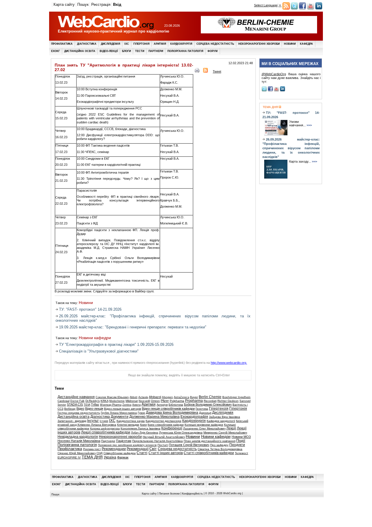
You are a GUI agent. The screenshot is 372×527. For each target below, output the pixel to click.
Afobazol (155, 397)
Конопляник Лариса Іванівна (140, 428)
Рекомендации (114, 449)
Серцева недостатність (215, 43)
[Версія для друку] (197, 71)
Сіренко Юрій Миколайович (77, 453)
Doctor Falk (77, 401)
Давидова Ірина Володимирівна (172, 412)
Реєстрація (100, 4)
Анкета (136, 404)
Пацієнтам (123, 441)
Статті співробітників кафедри (209, 453)
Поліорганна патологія (185, 51)
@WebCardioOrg (274, 74)
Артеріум (162, 404)
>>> (309, 125)
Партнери (156, 51)
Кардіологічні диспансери (163, 420)
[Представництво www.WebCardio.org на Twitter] (294, 8)
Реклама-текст (92, 449)
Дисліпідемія (110, 43)
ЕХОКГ (55, 51)
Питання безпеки (169, 493)
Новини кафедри (95, 337)
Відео (80, 408)
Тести (139, 51)
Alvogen (167, 397)
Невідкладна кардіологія (78, 437)
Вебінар (70, 408)
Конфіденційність (192, 493)
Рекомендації (138, 449)
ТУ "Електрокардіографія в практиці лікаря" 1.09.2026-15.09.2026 (116, 344)
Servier (62, 404)
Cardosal (63, 400)
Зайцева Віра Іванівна (224, 416)
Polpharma (177, 400)
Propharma (194, 400)
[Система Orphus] (84, 377)
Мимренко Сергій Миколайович (225, 432)
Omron (155, 400)
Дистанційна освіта (79, 51)
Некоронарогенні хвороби (259, 43)
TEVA (87, 404)
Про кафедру (219, 445)
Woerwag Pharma (110, 404)
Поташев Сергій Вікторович (189, 445)
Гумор (141, 412)
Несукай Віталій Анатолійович (164, 436)
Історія (104, 421)
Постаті (163, 445)
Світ (153, 449)
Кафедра (306, 43)
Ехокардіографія (194, 416)
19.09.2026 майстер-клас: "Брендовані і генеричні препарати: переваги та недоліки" (132, 327)
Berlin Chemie (210, 397)
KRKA (104, 400)
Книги (143, 424)
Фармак (122, 457)
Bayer (194, 397)
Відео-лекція (94, 408)
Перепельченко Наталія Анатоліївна (157, 441)
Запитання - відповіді (72, 420)
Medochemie (117, 401)
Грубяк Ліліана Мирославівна (119, 412)
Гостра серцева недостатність (79, 412)
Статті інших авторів (166, 453)
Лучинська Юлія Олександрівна (181, 432)
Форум (213, 51)
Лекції (231, 428)
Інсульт (93, 420)
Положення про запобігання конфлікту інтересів (127, 445)
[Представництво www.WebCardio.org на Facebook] (302, 8)
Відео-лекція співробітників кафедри (168, 408)
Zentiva (126, 404)
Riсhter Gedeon (228, 400)
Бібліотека (176, 404)
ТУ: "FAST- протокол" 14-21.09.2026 (90, 309)
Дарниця (205, 412)
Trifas (95, 404)
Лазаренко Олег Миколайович (204, 428)
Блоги (126, 51)
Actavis (143, 397)
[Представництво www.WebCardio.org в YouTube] (310, 8)
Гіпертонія (141, 43)
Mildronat (132, 400)
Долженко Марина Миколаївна (154, 417)
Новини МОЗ (241, 436)
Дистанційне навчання (76, 397)
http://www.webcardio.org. (229, 362)
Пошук (83, 4)
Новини (290, 43)
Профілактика (62, 43)
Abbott (133, 397)
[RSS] (205, 71)
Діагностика (86, 43)
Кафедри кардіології (221, 420)
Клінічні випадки (128, 424)
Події (240, 441)
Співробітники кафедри (119, 453)
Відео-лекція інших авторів (122, 408)
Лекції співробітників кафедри (105, 432)
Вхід (117, 4)
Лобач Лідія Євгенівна (144, 432)
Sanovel (245, 400)
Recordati (210, 400)
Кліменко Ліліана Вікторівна (97, 424)
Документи (119, 416)
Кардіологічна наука (131, 420)
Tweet (217, 71)
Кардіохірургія (181, 43)
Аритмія (160, 43)
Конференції (171, 428)
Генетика (202, 408)
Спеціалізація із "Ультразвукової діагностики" (99, 351)
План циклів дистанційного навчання (209, 441)
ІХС (126, 43)
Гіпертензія (218, 408)
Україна (110, 457)
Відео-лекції (109, 51)
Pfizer (165, 400)
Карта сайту (64, 4)
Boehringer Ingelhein (236, 397)
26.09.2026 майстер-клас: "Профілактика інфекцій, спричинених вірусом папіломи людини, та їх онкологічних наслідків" (291, 148)
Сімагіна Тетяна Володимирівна (220, 449)
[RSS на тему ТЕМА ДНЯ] (279, 107)
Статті (142, 453)
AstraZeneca (181, 397)
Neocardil (144, 401)
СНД (99, 453)
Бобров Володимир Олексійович (208, 404)
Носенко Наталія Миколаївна (79, 441)
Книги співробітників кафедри (166, 424)
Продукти (237, 445)
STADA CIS (75, 404)
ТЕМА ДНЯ (92, 457)
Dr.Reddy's (92, 400)
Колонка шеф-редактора (105, 428)
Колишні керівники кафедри (204, 424)
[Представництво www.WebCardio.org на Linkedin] (318, 8)
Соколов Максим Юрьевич (112, 397)
